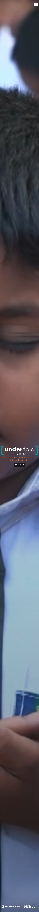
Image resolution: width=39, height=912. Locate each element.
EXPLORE (19, 465)
